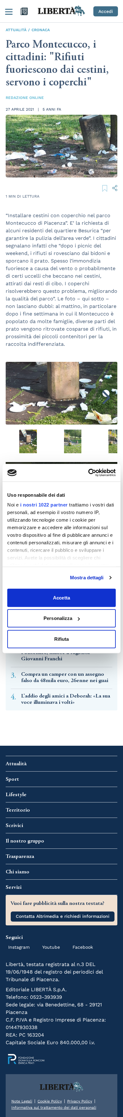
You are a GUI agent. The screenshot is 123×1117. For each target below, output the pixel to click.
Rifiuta (61, 638)
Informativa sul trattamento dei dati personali (53, 1107)
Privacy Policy (79, 1101)
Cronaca (41, 30)
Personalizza (58, 618)
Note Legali (21, 1101)
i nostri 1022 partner (44, 504)
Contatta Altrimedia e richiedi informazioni (62, 916)
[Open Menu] (9, 11)
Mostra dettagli (87, 577)
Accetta (61, 597)
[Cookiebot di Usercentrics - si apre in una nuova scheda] (88, 473)
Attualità (16, 30)
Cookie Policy (50, 1101)
